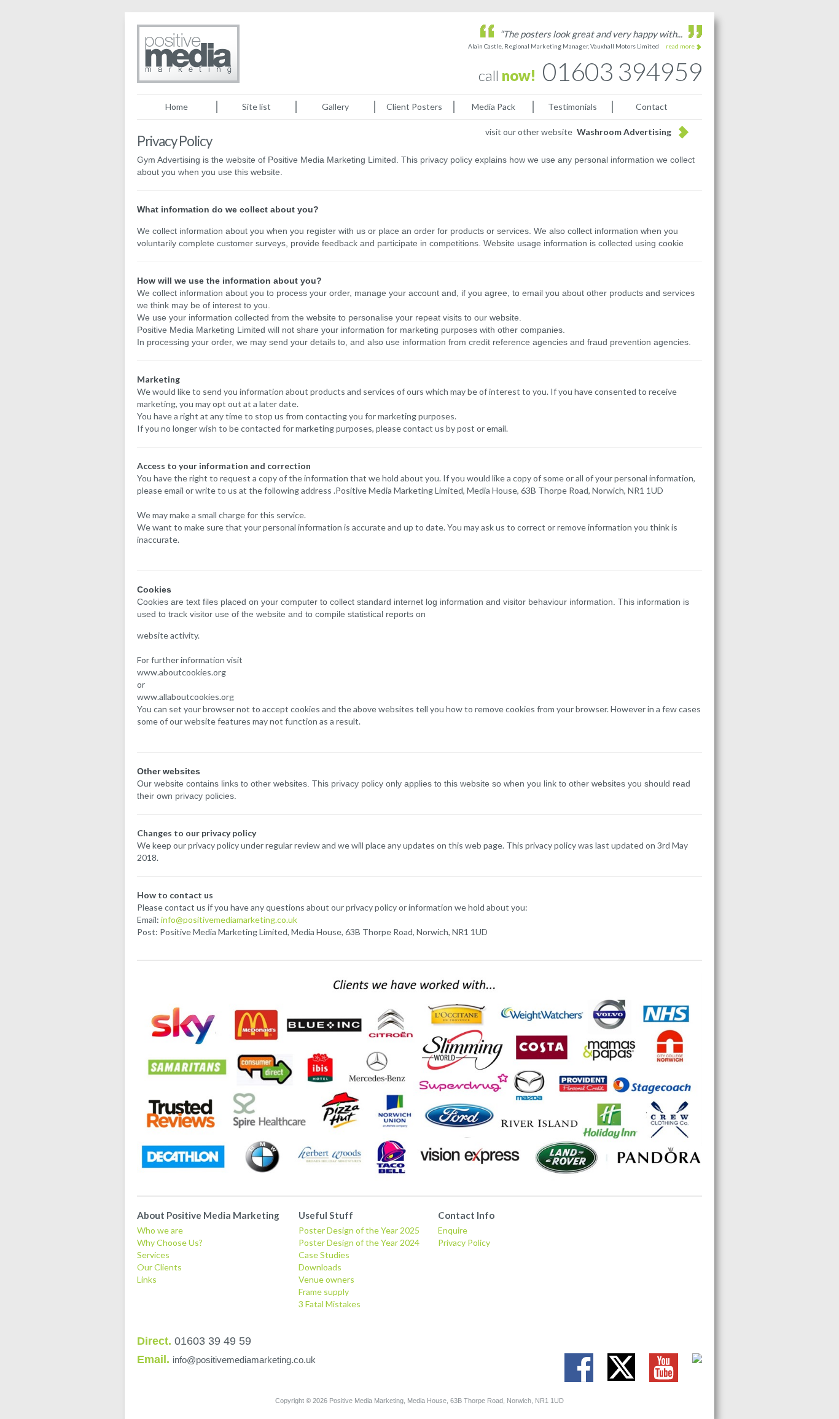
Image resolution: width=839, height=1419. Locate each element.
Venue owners (326, 1279)
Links (147, 1279)
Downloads (320, 1267)
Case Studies (324, 1255)
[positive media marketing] (188, 54)
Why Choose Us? (170, 1242)
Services (153, 1255)
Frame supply (324, 1291)
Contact (652, 106)
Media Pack (493, 106)
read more (680, 46)
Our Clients (159, 1267)
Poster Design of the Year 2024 (359, 1242)
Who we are (160, 1230)
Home (176, 106)
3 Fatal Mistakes (330, 1304)
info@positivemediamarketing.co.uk (229, 919)
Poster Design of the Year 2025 (359, 1230)
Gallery (335, 106)
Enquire (452, 1230)
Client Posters (414, 106)
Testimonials (572, 106)
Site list (256, 106)
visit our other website (578, 131)
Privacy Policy (464, 1242)
